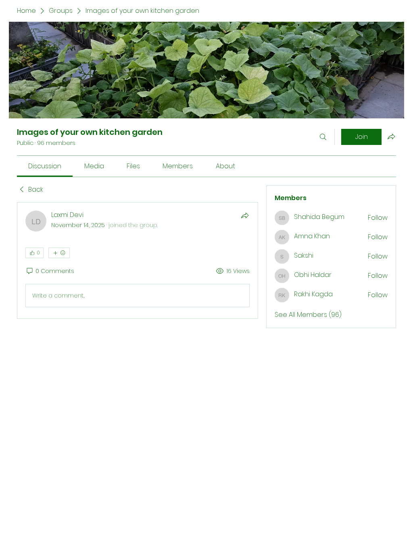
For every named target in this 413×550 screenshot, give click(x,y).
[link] (44, 166)
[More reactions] (59, 253)
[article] (137, 260)
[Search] (323, 137)
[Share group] (391, 136)
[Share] (245, 215)
